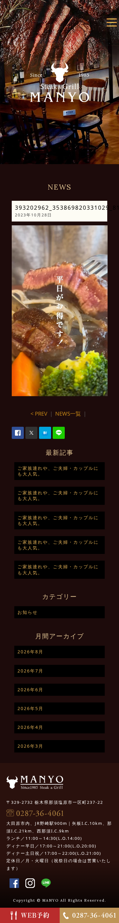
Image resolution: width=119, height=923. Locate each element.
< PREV (38, 413)
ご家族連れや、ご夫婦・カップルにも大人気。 (58, 471)
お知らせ (27, 612)
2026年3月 (30, 746)
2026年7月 (30, 671)
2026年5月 (30, 708)
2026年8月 (30, 652)
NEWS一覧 (68, 413)
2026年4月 (30, 727)
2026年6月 (30, 690)
